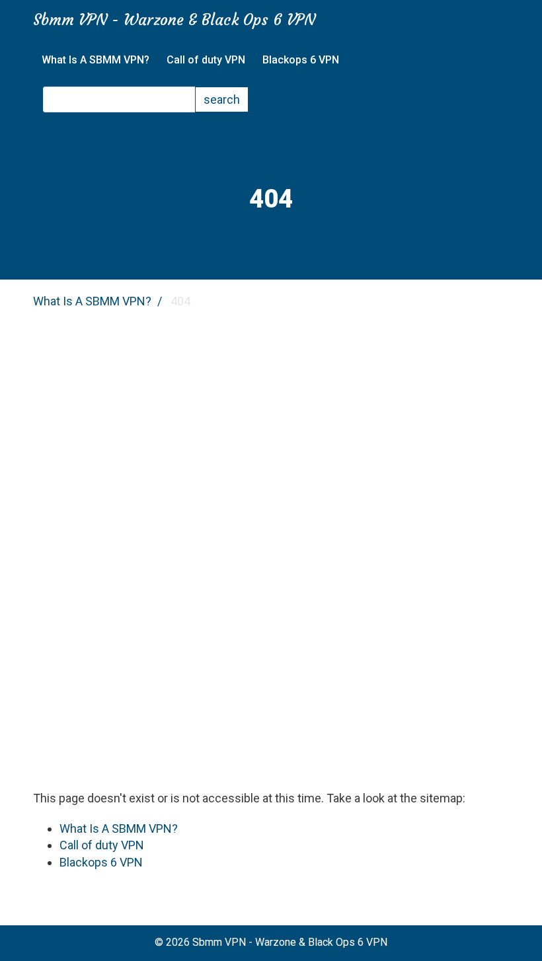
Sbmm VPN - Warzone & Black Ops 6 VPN (174, 20)
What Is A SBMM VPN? (95, 60)
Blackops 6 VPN (300, 60)
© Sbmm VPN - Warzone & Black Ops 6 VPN (271, 942)
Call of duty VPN (206, 60)
